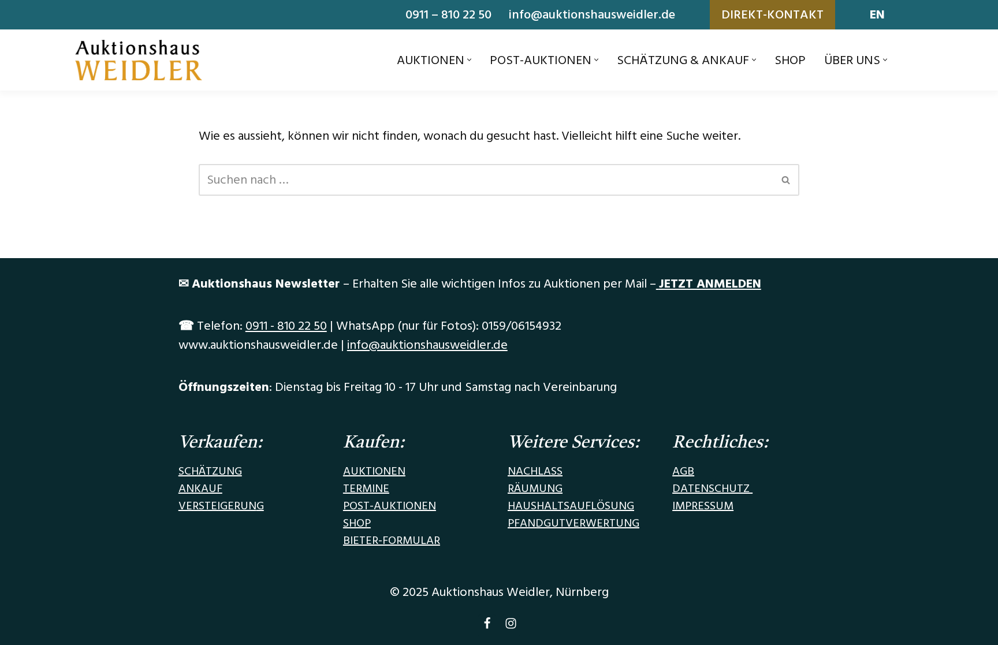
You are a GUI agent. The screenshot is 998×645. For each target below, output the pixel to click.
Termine (366, 488)
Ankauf (200, 488)
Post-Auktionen (389, 506)
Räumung (535, 488)
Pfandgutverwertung (573, 523)
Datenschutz (712, 488)
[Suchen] (786, 180)
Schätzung (210, 471)
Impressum (702, 506)
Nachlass (535, 471)
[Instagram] (511, 626)
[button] (469, 60)
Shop (790, 60)
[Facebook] (487, 626)
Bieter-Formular (391, 540)
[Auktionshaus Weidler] (138, 60)
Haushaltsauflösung (571, 506)
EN (877, 15)
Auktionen (374, 471)
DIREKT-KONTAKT (772, 15)
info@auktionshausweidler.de (592, 15)
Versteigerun (217, 506)
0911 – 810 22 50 (448, 15)
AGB (683, 471)
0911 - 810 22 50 (286, 326)
